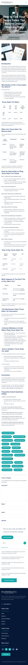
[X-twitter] (6, 649)
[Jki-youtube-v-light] (16, 649)
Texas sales (7, 378)
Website (3, 520)
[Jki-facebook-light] (2, 649)
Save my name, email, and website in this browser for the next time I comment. (14, 530)
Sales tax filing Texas (7, 455)
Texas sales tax (6, 466)
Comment (4, 485)
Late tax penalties (15, 444)
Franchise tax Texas (19, 440)
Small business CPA (19, 455)
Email (3, 512)
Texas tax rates (18, 470)
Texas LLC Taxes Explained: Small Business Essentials (13, 573)
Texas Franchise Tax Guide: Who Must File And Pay (12, 568)
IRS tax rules (5, 444)
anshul (5, 34)
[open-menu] (26, 2)
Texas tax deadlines (7, 470)
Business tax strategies (19, 436)
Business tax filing (7, 436)
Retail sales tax (16, 447)
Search (24, 543)
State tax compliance (7, 462)
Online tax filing (6, 447)
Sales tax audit (6, 451)
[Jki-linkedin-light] (9, 649)
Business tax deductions (8, 433)
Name (3, 504)
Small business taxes (7, 459)
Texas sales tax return (17, 466)
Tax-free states (18, 462)
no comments (21, 34)
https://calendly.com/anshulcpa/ (13, 388)
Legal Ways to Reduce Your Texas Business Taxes (12, 562)
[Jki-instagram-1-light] (13, 649)
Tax (13, 12)
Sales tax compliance (17, 451)
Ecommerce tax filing (7, 440)
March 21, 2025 (13, 34)
